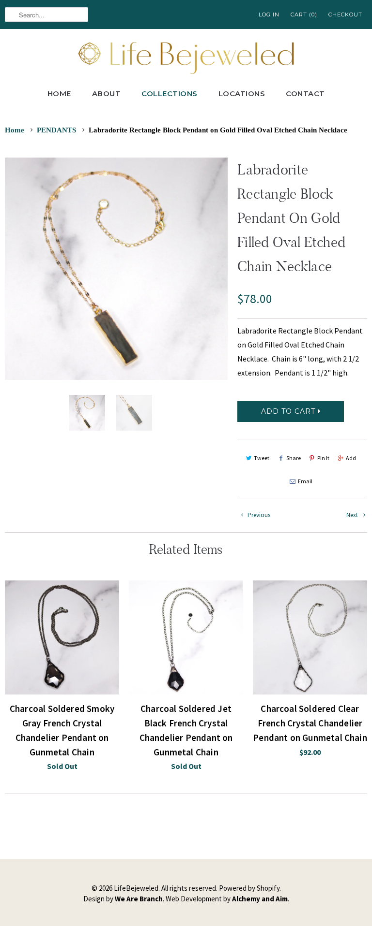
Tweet (261, 458)
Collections (169, 93)
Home (59, 93)
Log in (269, 14)
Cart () (304, 14)
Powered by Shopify (249, 888)
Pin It (323, 458)
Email (305, 481)
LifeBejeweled (136, 888)
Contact (305, 93)
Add (351, 458)
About (106, 93)
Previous (258, 515)
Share (293, 458)
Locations (241, 93)
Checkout (345, 14)
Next (352, 515)
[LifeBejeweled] (186, 57)
